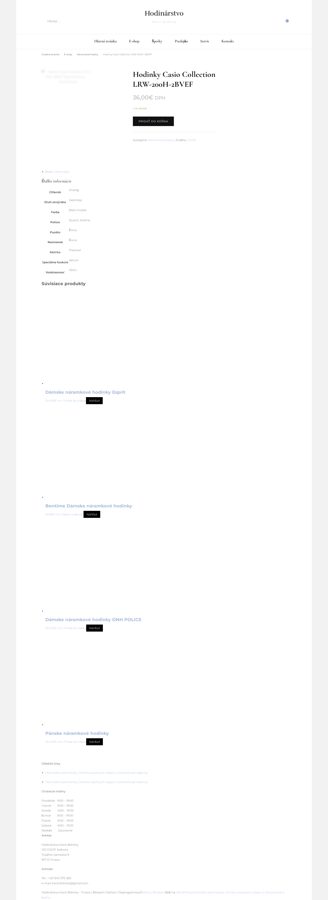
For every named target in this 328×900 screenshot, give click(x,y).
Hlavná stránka (105, 41)
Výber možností (73, 514)
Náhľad (94, 400)
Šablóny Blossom (153, 892)
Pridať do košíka (153, 121)
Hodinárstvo (164, 13)
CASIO (191, 140)
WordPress (183, 892)
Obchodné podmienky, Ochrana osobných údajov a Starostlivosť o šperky (96, 773)
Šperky (157, 41)
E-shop (134, 41)
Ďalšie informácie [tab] (57, 172)
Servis (204, 41)
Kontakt (228, 41)
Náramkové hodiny (161, 140)
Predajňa (181, 41)
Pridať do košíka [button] (74, 400)
